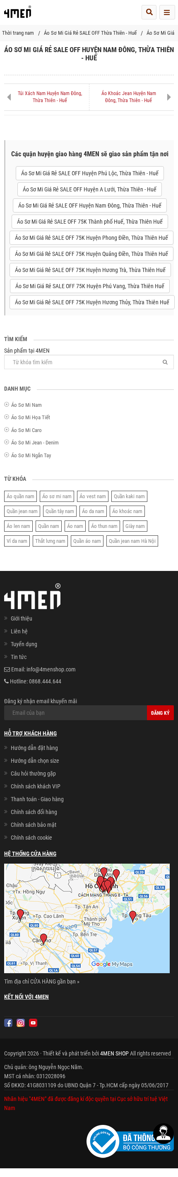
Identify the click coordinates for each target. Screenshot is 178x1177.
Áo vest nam (92, 496)
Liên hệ (19, 631)
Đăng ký (160, 713)
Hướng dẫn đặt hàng (34, 748)
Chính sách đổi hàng (34, 812)
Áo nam (75, 526)
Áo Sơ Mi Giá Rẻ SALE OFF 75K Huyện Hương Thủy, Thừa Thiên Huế (92, 302)
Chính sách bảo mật (33, 824)
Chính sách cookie (31, 837)
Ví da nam (17, 541)
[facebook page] (8, 1023)
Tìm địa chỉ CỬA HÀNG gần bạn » (41, 981)
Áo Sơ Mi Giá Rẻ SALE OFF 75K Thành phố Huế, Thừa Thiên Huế (90, 221)
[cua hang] (87, 920)
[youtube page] (33, 1023)
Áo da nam (93, 511)
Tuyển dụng (24, 644)
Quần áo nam (87, 541)
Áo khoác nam (127, 511)
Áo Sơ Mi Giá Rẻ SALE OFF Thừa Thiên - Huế (90, 33)
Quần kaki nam (129, 496)
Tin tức (18, 657)
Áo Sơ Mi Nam (26, 405)
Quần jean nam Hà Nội (132, 541)
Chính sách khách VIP (35, 786)
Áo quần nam (20, 496)
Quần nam (48, 526)
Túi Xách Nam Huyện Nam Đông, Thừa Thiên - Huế (50, 97)
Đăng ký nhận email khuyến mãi (40, 701)
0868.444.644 (45, 681)
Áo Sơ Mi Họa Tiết (30, 417)
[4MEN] (17, 14)
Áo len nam (18, 526)
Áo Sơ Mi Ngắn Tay (31, 455)
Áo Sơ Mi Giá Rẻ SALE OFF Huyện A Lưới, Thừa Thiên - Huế (89, 189)
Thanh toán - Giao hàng (37, 799)
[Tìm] (165, 362)
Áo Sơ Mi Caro (26, 430)
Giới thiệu (21, 618)
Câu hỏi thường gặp (33, 773)
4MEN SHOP (114, 1053)
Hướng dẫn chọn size (35, 760)
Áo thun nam (104, 526)
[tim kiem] (149, 12)
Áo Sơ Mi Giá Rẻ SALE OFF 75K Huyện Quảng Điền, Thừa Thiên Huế (91, 254)
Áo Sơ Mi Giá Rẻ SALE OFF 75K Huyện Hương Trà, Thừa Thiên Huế (90, 270)
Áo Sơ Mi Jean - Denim (35, 442)
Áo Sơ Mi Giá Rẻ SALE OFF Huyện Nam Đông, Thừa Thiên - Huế (89, 205)
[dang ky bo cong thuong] (130, 1141)
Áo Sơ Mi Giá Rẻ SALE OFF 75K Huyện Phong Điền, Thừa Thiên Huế (91, 237)
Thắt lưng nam (50, 541)
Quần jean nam (22, 511)
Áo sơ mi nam (57, 496)
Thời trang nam (18, 33)
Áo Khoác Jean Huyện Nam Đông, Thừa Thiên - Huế (128, 97)
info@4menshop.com (51, 669)
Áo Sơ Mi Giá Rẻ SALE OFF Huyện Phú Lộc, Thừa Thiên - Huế (90, 173)
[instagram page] (21, 1023)
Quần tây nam (60, 511)
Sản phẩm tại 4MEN (27, 350)
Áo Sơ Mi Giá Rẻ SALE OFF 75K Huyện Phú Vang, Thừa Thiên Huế (89, 286)
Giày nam (135, 526)
